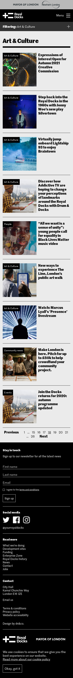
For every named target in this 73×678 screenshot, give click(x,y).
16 (38, 432)
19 (54, 432)
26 (33, 436)
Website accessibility (16, 615)
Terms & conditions (14, 608)
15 (33, 432)
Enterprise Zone (12, 555)
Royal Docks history (15, 559)
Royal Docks (13, 15)
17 (44, 432)
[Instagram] (26, 519)
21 (66, 432)
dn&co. (19, 623)
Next (44, 436)
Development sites (14, 548)
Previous (11, 432)
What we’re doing (13, 545)
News (6, 562)
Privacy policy (11, 611)
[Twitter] (6, 519)
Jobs (5, 569)
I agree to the (22, 489)
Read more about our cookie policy (26, 659)
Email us (8, 600)
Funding (8, 552)
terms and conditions (29, 489)
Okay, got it (12, 668)
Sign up (9, 498)
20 (61, 432)
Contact (8, 565)
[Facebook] (16, 519)
